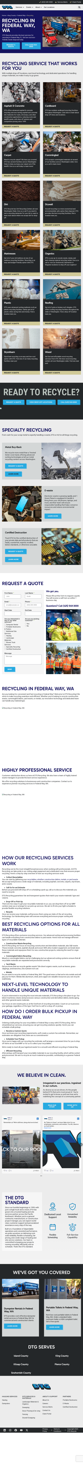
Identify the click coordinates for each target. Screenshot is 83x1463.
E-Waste (66, 1403)
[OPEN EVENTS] (32, 7)
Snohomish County (21, 1372)
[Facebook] (15, 1430)
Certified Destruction (13, 649)
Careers (45, 1403)
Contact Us (46, 1410)
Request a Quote (11, 126)
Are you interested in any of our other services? (12, 620)
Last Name (29, 593)
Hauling (8, 636)
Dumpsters (6, 1403)
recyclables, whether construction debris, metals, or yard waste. (52, 879)
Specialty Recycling (13, 647)
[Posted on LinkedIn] (37, 1118)
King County (12, 15)
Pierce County (62, 1364)
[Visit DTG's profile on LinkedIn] (5, 1118)
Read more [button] (47, 1128)
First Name (8, 593)
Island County (21, 1355)
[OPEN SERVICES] (23, 7)
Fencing (25, 1414)
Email (6, 602)
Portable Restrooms (70, 1400)
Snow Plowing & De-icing (31, 1411)
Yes (28, 624)
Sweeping (25, 1407)
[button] (79, 7)
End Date (28, 610)
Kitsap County (21, 1364)
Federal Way (21, 15)
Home (4, 15)
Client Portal (47, 1414)
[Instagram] (10, 1430)
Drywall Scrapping (28, 1418)
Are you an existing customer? (32, 619)
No (28, 626)
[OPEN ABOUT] (41, 7)
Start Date (8, 610)
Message (7, 653)
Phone (27, 602)
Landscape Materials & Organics (30, 1403)
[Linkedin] (4, 1430)
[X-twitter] (26, 1430)
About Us (46, 1400)
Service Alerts (48, 1407)
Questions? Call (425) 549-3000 (62, 605)
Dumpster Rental (12, 625)
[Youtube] (21, 1430)
